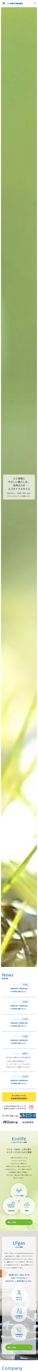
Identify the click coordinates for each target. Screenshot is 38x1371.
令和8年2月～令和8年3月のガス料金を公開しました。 (19, 1081)
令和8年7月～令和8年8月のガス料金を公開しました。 (19, 1007)
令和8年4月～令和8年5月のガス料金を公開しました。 (19, 1041)
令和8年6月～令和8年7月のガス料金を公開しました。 (19, 1024)
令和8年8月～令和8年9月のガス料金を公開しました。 (19, 990)
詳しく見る (12, 1222)
